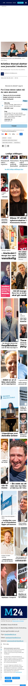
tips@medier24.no (10, 634)
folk (9, 138)
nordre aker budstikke (9, 140)
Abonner (20, 2)
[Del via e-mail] (8, 146)
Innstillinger (23, 685)
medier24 (17, 142)
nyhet (4, 138)
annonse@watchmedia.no (15, 641)
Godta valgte (16, 677)
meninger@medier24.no (13, 637)
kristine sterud (7, 142)
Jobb (4, 2)
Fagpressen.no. (18, 672)
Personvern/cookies (18, 621)
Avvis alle (8, 677)
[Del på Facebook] (3, 146)
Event (14, 2)
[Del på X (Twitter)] (5, 146)
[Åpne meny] (26, 2)
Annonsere (9, 2)
